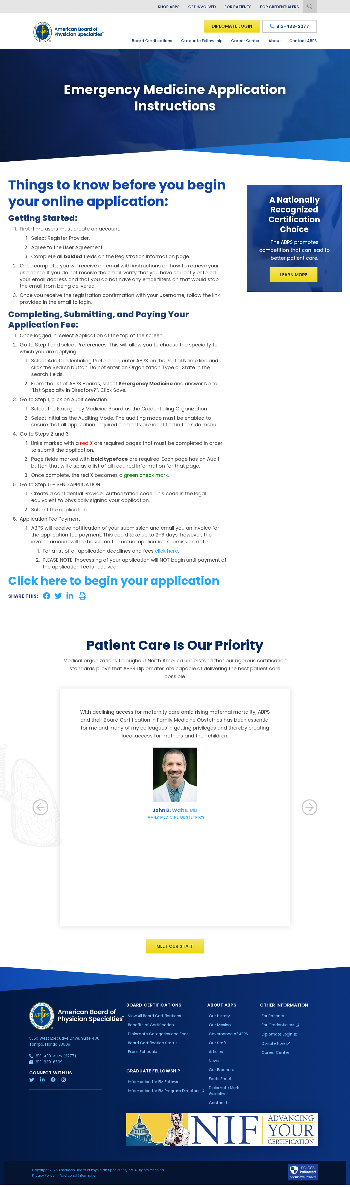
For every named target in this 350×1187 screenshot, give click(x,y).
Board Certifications (152, 40)
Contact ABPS (303, 40)
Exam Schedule (142, 1051)
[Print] (82, 596)
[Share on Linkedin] (69, 596)
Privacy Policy (43, 1175)
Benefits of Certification (151, 1025)
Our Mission (220, 1025)
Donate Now (273, 1043)
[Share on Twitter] (58, 596)
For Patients (238, 7)
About (275, 40)
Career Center (245, 40)
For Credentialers (279, 7)
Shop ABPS (169, 7)
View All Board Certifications (154, 1016)
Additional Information (79, 1175)
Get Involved (202, 7)
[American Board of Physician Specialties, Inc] (68, 32)
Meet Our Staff (175, 946)
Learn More (293, 275)
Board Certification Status (152, 1043)
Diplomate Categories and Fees (158, 1034)
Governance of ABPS (228, 1034)
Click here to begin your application (114, 581)
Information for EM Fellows (153, 1081)
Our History (219, 1016)
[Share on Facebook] (46, 596)
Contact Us (220, 1103)
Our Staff (218, 1043)
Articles (216, 1051)
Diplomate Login (232, 26)
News (214, 1060)
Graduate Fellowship (202, 40)
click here (166, 550)
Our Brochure (221, 1069)
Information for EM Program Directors (163, 1090)
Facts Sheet (220, 1078)
